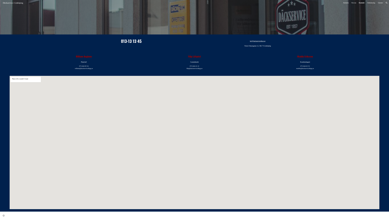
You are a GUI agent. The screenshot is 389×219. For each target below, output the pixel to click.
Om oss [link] (353, 3)
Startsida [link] (346, 3)
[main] (131, 41)
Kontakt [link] (361, 3)
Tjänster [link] (380, 3)
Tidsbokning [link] (371, 3)
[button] (386, 2)
